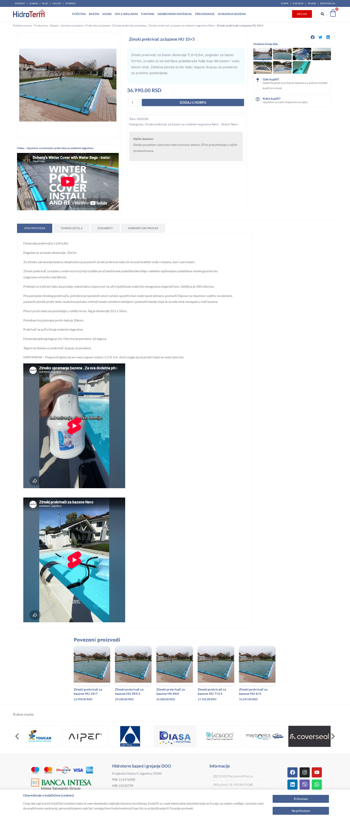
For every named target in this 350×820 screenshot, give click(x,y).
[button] (313, 37)
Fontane (147, 14)
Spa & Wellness (126, 14)
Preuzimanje (205, 14)
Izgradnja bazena (232, 14)
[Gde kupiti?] (258, 80)
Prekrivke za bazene (97, 25)
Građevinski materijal (174, 14)
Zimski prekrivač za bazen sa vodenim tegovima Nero (181, 25)
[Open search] (322, 14)
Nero (234, 124)
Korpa (284, 3)
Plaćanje (297, 3)
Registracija (327, 3)
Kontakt (20, 3)
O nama (33, 3)
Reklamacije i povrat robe (233, 784)
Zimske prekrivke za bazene (129, 25)
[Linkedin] (292, 784)
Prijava (312, 3)
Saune (107, 14)
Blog (45, 3)
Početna (79, 14)
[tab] (34, 228)
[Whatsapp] (317, 784)
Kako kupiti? (272, 98)
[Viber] (305, 784)
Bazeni (94, 14)
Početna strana (22, 25)
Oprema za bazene (72, 25)
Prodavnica (41, 25)
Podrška (70, 3)
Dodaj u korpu (193, 102)
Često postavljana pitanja (233, 776)
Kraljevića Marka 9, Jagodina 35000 (137, 773)
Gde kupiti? (271, 79)
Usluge (56, 3)
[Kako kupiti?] (258, 99)
